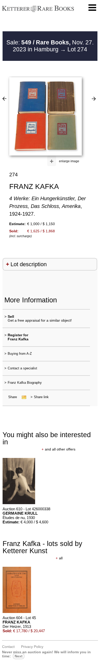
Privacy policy (32, 647)
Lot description (29, 264)
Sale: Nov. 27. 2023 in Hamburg (50, 46)
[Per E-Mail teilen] (22, 397)
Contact (8, 647)
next (19, 656)
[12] (94, 99)
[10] (4, 99)
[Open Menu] (92, 7)
